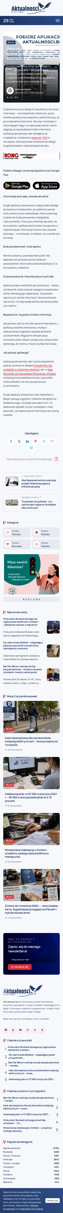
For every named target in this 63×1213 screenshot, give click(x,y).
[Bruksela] (17, 544)
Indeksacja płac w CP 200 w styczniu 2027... (32, 1079)
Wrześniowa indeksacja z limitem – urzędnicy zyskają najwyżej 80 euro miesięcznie (27, 853)
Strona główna (13, 36)
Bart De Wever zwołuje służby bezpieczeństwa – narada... (33, 1064)
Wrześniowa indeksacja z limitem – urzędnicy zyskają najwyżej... (27, 1129)
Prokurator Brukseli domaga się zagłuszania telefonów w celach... (32, 1048)
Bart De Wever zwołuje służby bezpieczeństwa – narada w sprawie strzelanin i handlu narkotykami (22, 669)
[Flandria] (46, 544)
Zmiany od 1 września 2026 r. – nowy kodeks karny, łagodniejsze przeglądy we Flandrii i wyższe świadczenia (31, 909)
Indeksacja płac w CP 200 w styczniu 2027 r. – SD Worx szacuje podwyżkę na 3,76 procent (31, 797)
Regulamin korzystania (32, 1208)
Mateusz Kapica (23, 89)
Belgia (27, 36)
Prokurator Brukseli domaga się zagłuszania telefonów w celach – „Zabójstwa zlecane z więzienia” (21, 621)
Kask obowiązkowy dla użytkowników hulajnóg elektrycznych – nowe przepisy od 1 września (31, 741)
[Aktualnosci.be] (31, 7)
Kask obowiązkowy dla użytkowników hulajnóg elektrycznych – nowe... (34, 1072)
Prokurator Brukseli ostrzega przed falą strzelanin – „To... (24, 1122)
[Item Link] (53, 627)
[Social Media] (5, 1029)
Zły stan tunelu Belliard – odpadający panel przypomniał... (32, 1056)
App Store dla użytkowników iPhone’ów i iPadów (29, 371)
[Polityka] (17, 532)
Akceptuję (52, 1200)
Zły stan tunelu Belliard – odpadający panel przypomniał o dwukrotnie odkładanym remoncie (23, 645)
